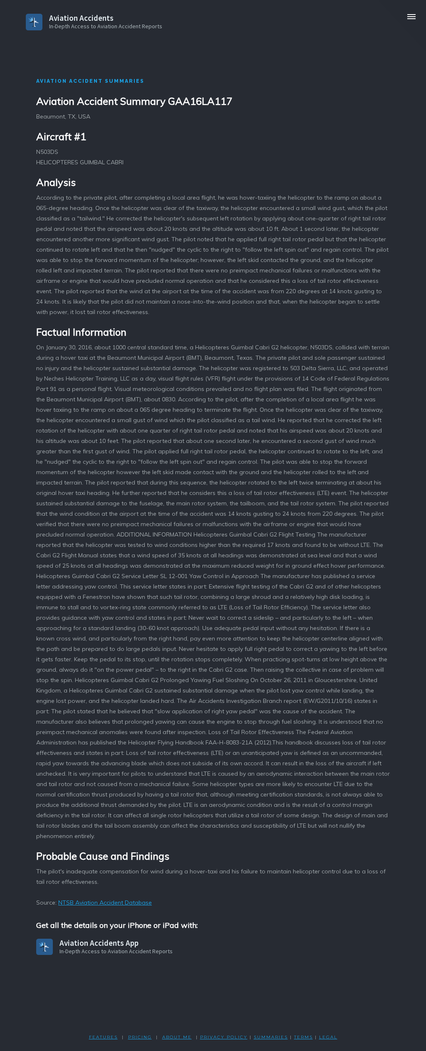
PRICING (140, 1037)
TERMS (303, 1037)
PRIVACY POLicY (224, 1037)
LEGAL (328, 1037)
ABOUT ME (177, 1037)
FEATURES (103, 1037)
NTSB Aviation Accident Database (105, 902)
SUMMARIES (271, 1037)
